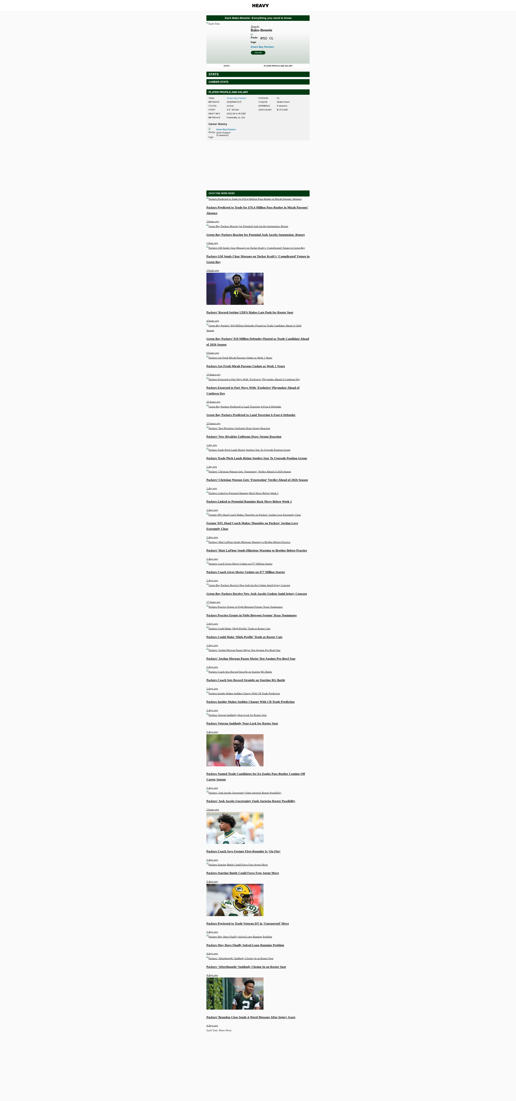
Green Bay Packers (236, 98)
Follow (258, 52)
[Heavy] (260, 5)
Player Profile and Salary (278, 66)
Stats (227, 66)
